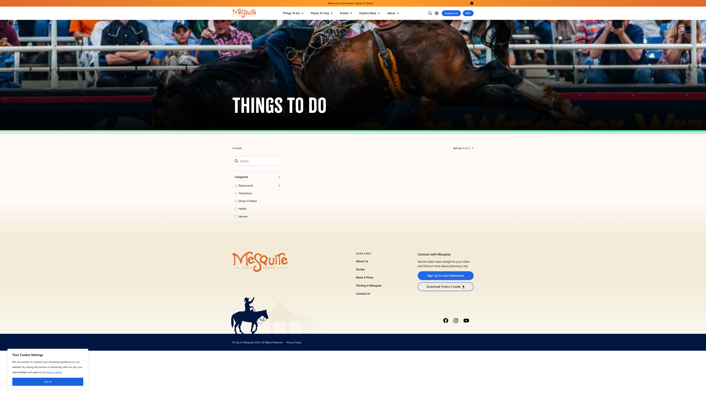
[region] (47, 369)
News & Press (364, 277)
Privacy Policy (293, 342)
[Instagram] (456, 320)
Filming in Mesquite (368, 285)
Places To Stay (320, 13)
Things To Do (291, 13)
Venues (243, 216)
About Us (362, 261)
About (391, 13)
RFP (468, 13)
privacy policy (54, 372)
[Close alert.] (472, 3)
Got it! (47, 381)
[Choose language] (436, 13)
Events (344, 13)
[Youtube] (466, 320)
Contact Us (451, 13)
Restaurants (245, 185)
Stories (360, 269)
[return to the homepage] (260, 261)
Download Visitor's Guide (444, 286)
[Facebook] (446, 320)
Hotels (242, 208)
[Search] (430, 13)
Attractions (245, 193)
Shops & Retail (247, 201)
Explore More (367, 13)
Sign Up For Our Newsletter (445, 275)
